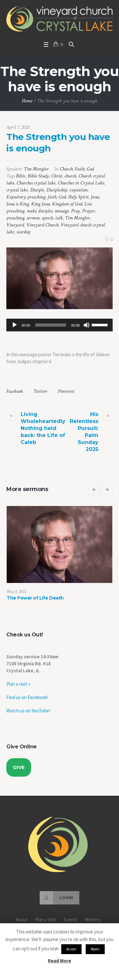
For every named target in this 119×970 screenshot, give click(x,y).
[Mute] (86, 325)
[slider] (100, 324)
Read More (59, 961)
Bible (20, 176)
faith (52, 197)
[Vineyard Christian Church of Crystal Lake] (59, 18)
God (90, 169)
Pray (75, 211)
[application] (59, 325)
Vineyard (15, 225)
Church (66, 169)
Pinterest (66, 391)
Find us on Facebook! (27, 703)
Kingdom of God (67, 204)
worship (23, 232)
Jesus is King (17, 204)
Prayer (88, 211)
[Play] (14, 325)
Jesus (95, 197)
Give (19, 773)
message (62, 211)
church (70, 176)
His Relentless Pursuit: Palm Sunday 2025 (84, 431)
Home (27, 101)
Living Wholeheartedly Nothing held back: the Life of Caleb (43, 428)
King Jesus (40, 204)
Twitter (40, 391)
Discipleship (56, 190)
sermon (33, 218)
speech (47, 218)
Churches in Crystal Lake (81, 183)
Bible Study (38, 176)
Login (66, 903)
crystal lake (17, 190)
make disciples (39, 211)
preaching (15, 218)
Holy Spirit (78, 197)
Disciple (37, 190)
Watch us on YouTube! (28, 717)
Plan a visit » (18, 690)
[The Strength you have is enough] (59, 278)
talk (59, 218)
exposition (78, 190)
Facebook (14, 391)
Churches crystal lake (36, 183)
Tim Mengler (77, 218)
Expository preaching (25, 197)
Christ (56, 176)
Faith (79, 169)
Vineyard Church (42, 225)
